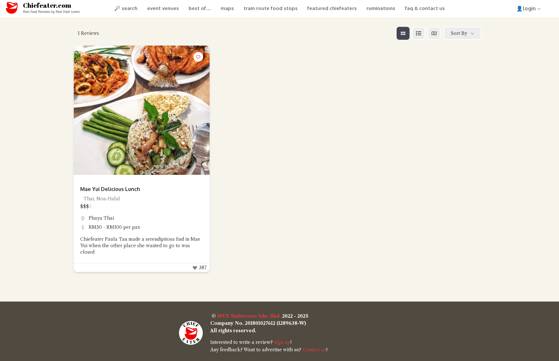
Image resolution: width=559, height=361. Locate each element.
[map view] (434, 33)
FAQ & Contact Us (425, 8)
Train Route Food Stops (271, 8)
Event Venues (163, 8)
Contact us (314, 350)
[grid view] (403, 33)
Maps (227, 8)
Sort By (459, 33)
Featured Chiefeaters (332, 8)
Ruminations (381, 8)
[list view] (418, 33)
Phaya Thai (101, 218)
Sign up (282, 342)
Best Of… (200, 8)
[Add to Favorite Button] (198, 57)
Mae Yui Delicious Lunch (110, 189)
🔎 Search (125, 8)
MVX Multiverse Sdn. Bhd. (249, 316)
